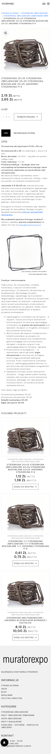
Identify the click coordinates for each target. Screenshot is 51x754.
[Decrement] (3, 116)
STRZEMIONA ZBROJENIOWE (14, 712)
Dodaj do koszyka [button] (24, 487)
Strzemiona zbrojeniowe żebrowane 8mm (26, 16)
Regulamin (6, 695)
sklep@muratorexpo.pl (30, 225)
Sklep (4, 689)
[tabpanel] (25, 272)
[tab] (5, 133)
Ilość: (4, 109)
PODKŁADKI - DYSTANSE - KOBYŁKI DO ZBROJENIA (20, 726)
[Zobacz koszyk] (48, 3)
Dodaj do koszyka (26, 116)
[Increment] (9, 116)
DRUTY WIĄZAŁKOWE (11, 721)
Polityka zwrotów (11, 698)
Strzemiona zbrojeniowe (34, 13)
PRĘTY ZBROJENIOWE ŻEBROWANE (18, 715)
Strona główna (10, 13)
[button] (5, 33)
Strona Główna (10, 685)
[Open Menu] (44, 3)
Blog (4, 692)
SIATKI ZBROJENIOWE (11, 718)
